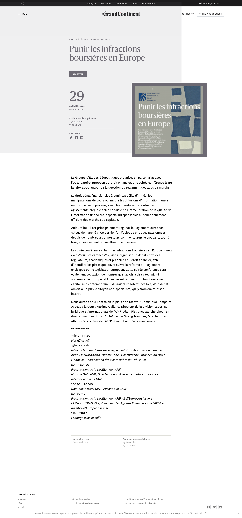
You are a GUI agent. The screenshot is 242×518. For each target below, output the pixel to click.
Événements (148, 3)
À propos (22, 499)
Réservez (78, 74)
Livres (134, 3)
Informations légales (81, 499)
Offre (20, 503)
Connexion (188, 13)
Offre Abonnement (210, 13)
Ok (206, 513)
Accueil (21, 507)
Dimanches (121, 3)
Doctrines (106, 3)
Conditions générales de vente (85, 503)
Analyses (91, 3)
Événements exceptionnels (94, 39)
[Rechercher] (38, 3)
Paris (72, 39)
